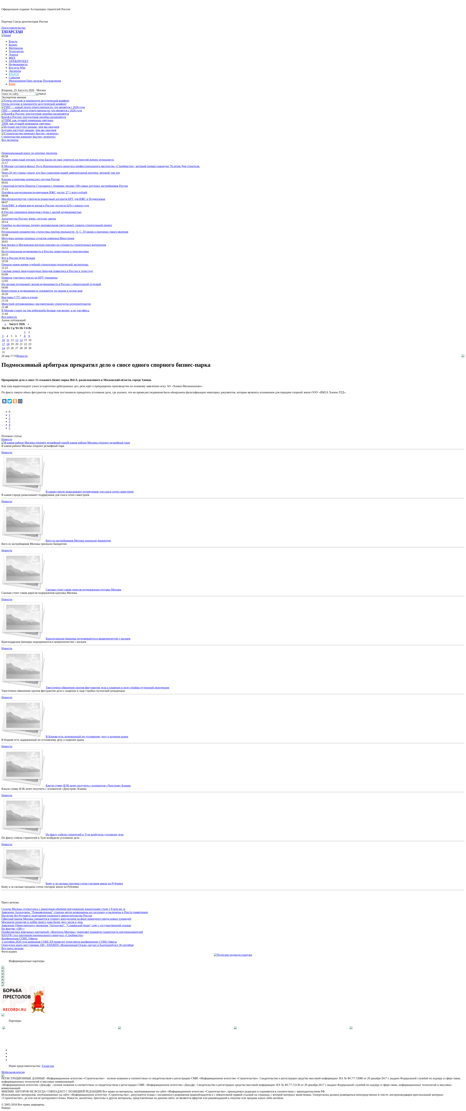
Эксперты (15, 70)
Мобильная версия (13, 1072)
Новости (22, 355)
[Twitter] (9, 401)
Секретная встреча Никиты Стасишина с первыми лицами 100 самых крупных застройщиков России (64, 185)
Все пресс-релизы (12, 948)
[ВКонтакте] (4, 401)
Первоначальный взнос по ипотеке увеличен (29, 153)
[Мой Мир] (20, 401)
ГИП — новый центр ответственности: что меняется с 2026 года (41, 110)
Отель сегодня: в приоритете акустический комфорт (33, 103)
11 (8, 340)
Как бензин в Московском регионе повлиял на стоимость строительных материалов (53, 244)
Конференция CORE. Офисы (19, 938)
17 (3, 344)
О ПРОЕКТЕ (17, 1049)
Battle (12, 84)
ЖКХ (12, 57)
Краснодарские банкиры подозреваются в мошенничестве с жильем (88, 638)
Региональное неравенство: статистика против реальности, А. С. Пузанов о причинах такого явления (64, 231)
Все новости (9, 316)
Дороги (13, 54)
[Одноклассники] (15, 401)
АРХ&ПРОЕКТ (18, 61)
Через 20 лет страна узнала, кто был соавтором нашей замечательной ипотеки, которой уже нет (60, 172)
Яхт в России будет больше (18, 257)
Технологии (16, 51)
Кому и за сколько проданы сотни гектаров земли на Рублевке (84, 883)
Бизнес (13, 44)
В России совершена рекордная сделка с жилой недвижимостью (41, 212)
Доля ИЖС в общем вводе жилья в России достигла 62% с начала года (45, 205)
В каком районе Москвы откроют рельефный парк (98, 442)
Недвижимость (18, 64)
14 (21, 340)
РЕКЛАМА (16, 1053)
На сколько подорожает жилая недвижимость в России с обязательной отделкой (51, 284)
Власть (13, 41)
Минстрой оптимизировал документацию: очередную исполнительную (46, 303)
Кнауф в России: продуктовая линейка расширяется (33, 117)
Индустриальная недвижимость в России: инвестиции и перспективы (45, 251)
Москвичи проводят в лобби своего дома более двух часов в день (42, 922)
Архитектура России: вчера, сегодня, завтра (28, 218)
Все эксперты (9, 139)
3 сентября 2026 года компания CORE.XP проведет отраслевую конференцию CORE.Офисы (59, 941)
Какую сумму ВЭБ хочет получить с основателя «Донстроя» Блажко (88, 785)
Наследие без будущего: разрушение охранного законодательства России (46, 915)
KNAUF (14, 74)
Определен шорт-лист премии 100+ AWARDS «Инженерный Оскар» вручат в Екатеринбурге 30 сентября (67, 945)
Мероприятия (17, 80)
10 (3, 340)
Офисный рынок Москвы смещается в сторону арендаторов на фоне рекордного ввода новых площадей (66, 918)
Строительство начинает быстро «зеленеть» (28, 136)
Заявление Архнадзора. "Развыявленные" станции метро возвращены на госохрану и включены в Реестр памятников (74, 912)
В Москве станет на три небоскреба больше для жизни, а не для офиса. (45, 310)
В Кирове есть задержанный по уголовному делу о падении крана (87, 736)
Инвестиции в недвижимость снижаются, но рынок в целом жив (41, 290)
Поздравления (52, 80)
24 (3, 348)
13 (16, 340)
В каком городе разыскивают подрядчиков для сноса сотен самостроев (90, 491)
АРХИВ (14, 1056)
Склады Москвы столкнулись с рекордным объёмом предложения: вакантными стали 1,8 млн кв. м (63, 909)
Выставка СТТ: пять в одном (19, 297)
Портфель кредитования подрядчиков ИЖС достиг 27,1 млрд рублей (44, 192)
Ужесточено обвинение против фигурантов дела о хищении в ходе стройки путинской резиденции (107, 687)
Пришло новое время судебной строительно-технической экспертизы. (45, 264)
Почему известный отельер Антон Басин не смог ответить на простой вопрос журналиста (57, 159)
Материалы (16, 48)
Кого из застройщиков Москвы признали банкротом (78, 540)
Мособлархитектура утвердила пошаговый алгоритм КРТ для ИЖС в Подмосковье (53, 198)
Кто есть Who (17, 67)
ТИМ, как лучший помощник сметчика (25, 123)
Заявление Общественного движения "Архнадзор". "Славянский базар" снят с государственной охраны (66, 925)
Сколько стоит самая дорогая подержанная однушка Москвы (83, 589)
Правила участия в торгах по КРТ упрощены (29, 277)
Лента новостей (11, 146)
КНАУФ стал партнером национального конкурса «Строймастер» (42, 935)
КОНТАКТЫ (17, 1059)
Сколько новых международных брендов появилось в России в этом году (47, 271)
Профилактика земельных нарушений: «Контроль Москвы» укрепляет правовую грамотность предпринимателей (72, 931)
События (14, 77)
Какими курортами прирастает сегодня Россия (30, 179)
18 (8, 344)
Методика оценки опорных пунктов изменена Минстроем (37, 238)
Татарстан (48, 1065)
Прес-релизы (34, 80)
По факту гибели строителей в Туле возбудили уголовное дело (85, 834)
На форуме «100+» (13, 928)
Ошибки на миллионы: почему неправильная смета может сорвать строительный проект (56, 225)
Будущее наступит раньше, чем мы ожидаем (28, 130)
